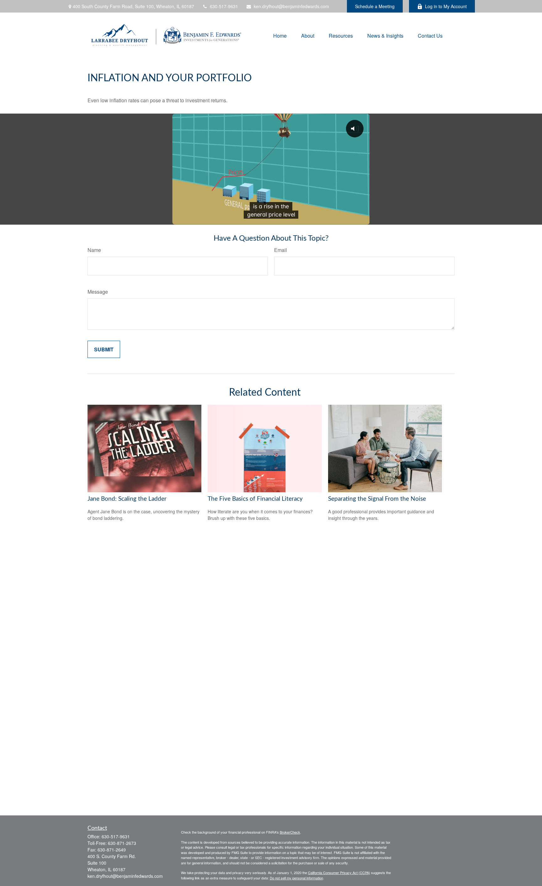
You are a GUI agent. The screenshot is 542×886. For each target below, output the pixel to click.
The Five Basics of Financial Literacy (255, 499)
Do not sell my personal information (296, 877)
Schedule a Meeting (375, 6)
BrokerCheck (290, 832)
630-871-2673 (122, 843)
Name (94, 250)
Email (280, 250)
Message (98, 291)
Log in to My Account (446, 6)
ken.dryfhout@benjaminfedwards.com (291, 6)
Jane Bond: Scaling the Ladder (127, 499)
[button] (280, 35)
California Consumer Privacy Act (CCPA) (339, 872)
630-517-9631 (224, 6)
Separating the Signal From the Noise (377, 499)
